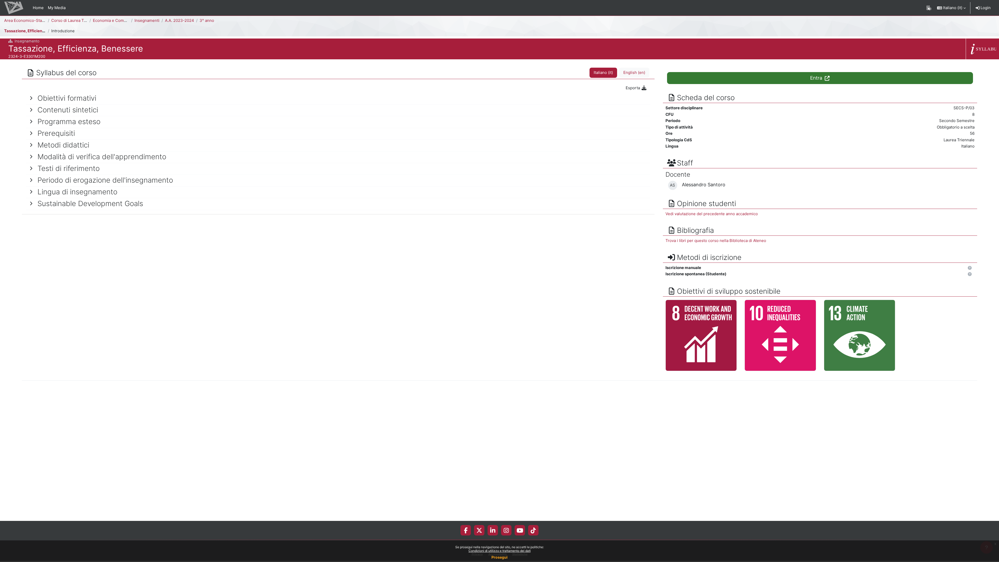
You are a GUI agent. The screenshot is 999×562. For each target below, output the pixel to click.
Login (985, 7)
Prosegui (499, 557)
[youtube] (520, 530)
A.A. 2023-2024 (179, 20)
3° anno (207, 20)
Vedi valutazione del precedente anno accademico (711, 213)
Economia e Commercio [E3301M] (124, 20)
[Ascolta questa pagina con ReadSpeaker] (929, 8)
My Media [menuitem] (57, 7)
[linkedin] (492, 530)
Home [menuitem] (38, 7)
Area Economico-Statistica (28, 20)
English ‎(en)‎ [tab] (634, 72)
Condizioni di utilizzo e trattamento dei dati (500, 551)
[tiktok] (533, 530)
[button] (951, 8)
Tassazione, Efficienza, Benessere (36, 30)
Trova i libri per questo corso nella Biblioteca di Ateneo (715, 240)
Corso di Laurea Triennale (75, 20)
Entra (817, 78)
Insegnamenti (147, 20)
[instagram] (506, 530)
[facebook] (466, 530)
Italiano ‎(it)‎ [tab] (603, 72)
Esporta (633, 87)
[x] (479, 530)
